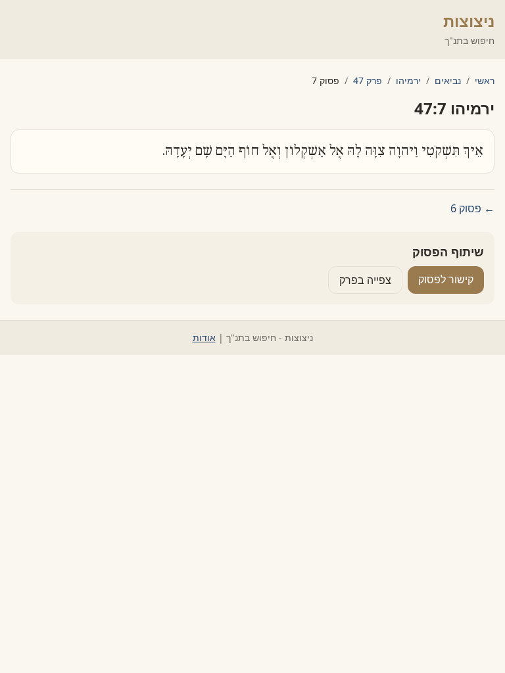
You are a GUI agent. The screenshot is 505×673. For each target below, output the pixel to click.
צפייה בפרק (365, 280)
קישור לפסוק (445, 279)
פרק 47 (367, 80)
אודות (204, 337)
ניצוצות (468, 21)
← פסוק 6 (472, 208)
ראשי (484, 80)
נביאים (448, 80)
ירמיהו (408, 80)
